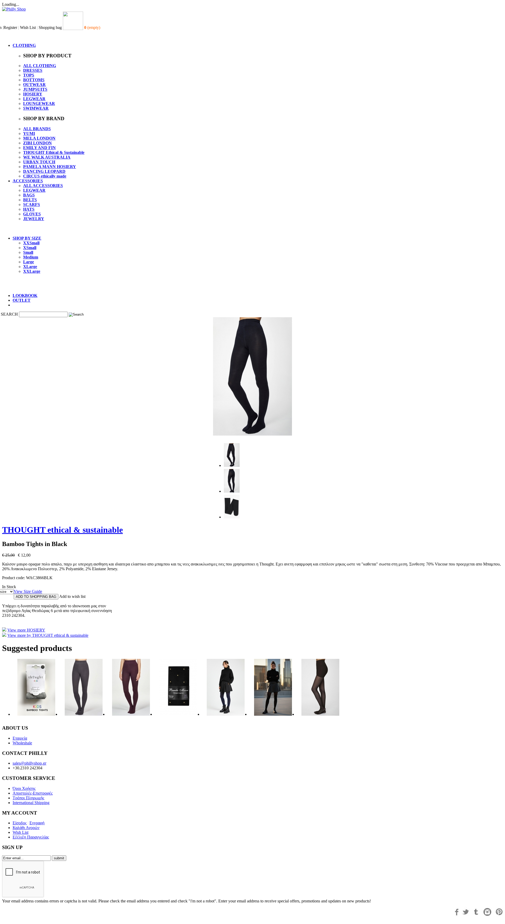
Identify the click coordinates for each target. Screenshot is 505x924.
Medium (30, 257)
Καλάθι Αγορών (26, 827)
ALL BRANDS (37, 129)
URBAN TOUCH (39, 162)
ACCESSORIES (28, 181)
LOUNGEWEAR (39, 103)
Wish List (28, 27)
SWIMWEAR (36, 108)
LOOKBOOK (25, 295)
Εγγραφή (36, 823)
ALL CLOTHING (39, 65)
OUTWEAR (34, 84)
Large (28, 262)
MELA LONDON (39, 138)
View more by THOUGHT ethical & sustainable (47, 635)
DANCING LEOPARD (44, 171)
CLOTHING (24, 45)
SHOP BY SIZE (27, 238)
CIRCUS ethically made (44, 176)
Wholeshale (22, 743)
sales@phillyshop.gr (29, 763)
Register (10, 27)
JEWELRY (33, 218)
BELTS (30, 200)
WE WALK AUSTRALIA (46, 157)
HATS (28, 209)
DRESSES (32, 70)
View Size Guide (28, 591)
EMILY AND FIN (39, 147)
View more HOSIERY (26, 630)
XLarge (30, 266)
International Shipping (31, 802)
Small (28, 252)
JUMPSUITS (35, 89)
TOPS (28, 75)
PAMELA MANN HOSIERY (49, 166)
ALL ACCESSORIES (43, 185)
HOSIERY (32, 94)
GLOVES (32, 214)
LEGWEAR (34, 99)
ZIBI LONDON (37, 143)
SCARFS (31, 204)
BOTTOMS (33, 80)
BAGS (29, 195)
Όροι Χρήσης (24, 788)
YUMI (29, 133)
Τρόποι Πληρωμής (28, 798)
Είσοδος (20, 823)
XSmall (29, 247)
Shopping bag (50, 27)
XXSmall (31, 243)
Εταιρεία (20, 738)
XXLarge (31, 271)
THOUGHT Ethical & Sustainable (53, 152)
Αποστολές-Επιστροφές (33, 793)
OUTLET (22, 300)
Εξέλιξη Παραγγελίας (31, 837)
